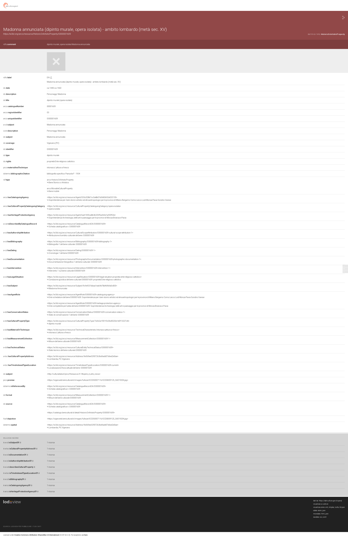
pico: (15, 167)
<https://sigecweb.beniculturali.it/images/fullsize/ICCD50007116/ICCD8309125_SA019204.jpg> (87, 380)
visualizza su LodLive (320, 504)
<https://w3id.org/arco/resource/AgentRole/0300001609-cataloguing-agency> (125, 295)
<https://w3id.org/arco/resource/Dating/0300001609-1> (71, 251)
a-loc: (18, 356)
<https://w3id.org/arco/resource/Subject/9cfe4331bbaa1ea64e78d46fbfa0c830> (82, 287)
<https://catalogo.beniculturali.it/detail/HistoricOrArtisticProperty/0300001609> (81, 413)
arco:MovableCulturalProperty (60, 189)
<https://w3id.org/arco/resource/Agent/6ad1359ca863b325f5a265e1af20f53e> (86, 216)
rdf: (6, 180)
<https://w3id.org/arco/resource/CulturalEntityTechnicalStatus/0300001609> (80, 348)
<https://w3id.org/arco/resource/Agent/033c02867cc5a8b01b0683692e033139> (109, 198)
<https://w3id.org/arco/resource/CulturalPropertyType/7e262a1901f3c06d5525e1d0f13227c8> (88, 322)
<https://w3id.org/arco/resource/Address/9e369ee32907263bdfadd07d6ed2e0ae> (82, 357)
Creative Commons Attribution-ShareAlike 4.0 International (36, 535)
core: (10, 131)
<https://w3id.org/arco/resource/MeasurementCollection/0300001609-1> (79, 340)
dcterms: (16, 174)
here (86, 535)
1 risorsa (51, 442)
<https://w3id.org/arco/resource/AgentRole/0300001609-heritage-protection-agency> (107, 304)
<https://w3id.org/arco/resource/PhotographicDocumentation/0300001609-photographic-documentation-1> (94, 260)
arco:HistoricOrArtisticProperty (60, 181)
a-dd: (15, 312)
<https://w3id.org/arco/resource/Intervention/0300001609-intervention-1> (79, 269)
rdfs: (9, 44)
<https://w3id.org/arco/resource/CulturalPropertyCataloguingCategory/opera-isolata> (84, 207)
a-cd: (8, 125)
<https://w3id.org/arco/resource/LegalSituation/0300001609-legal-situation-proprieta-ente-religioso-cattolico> (94, 278)
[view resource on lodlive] (343, 17)
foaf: (9, 419)
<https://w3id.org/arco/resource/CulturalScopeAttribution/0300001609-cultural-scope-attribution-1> (90, 234)
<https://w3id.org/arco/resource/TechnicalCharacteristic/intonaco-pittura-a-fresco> (83, 331)
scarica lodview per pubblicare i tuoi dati (22, 526)
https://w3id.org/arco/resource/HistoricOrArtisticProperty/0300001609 (37, 34)
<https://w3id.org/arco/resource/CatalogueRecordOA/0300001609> (76, 225)
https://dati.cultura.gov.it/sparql (330, 501)
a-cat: (20, 224)
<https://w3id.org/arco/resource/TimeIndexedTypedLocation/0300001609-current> (83, 366)
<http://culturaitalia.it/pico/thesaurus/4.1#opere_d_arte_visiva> (73, 374)
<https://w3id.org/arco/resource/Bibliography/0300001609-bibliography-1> (79, 242)
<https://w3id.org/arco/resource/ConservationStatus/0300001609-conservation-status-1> (86, 313)
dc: (6, 88)
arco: (13, 106)
